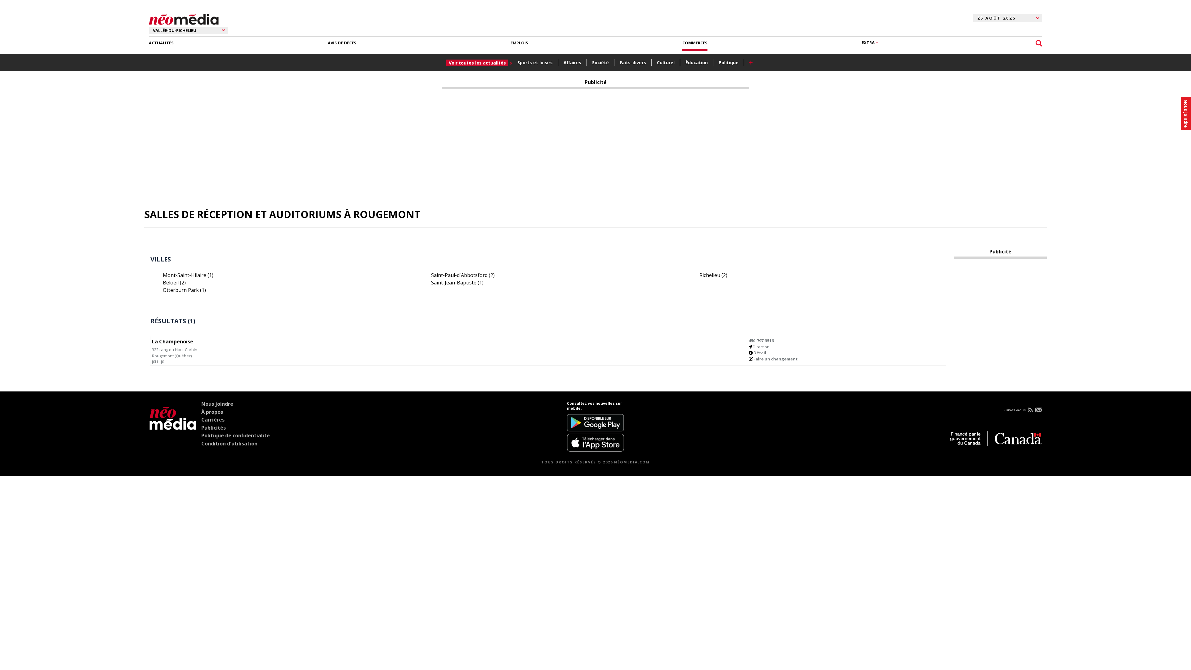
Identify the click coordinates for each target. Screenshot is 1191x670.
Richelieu (713, 275)
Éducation (696, 62)
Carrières (213, 419)
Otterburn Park (184, 290)
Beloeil (174, 282)
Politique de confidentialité (235, 435)
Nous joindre (217, 403)
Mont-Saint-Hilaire (188, 275)
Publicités (213, 427)
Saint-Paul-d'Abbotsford (463, 275)
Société (600, 62)
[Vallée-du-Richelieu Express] (173, 426)
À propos (212, 412)
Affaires (572, 62)
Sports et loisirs (535, 62)
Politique (728, 62)
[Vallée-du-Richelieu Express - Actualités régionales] (184, 18)
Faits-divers (633, 62)
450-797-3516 (761, 340)
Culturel (666, 62)
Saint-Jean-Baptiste (457, 282)
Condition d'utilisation (229, 443)
